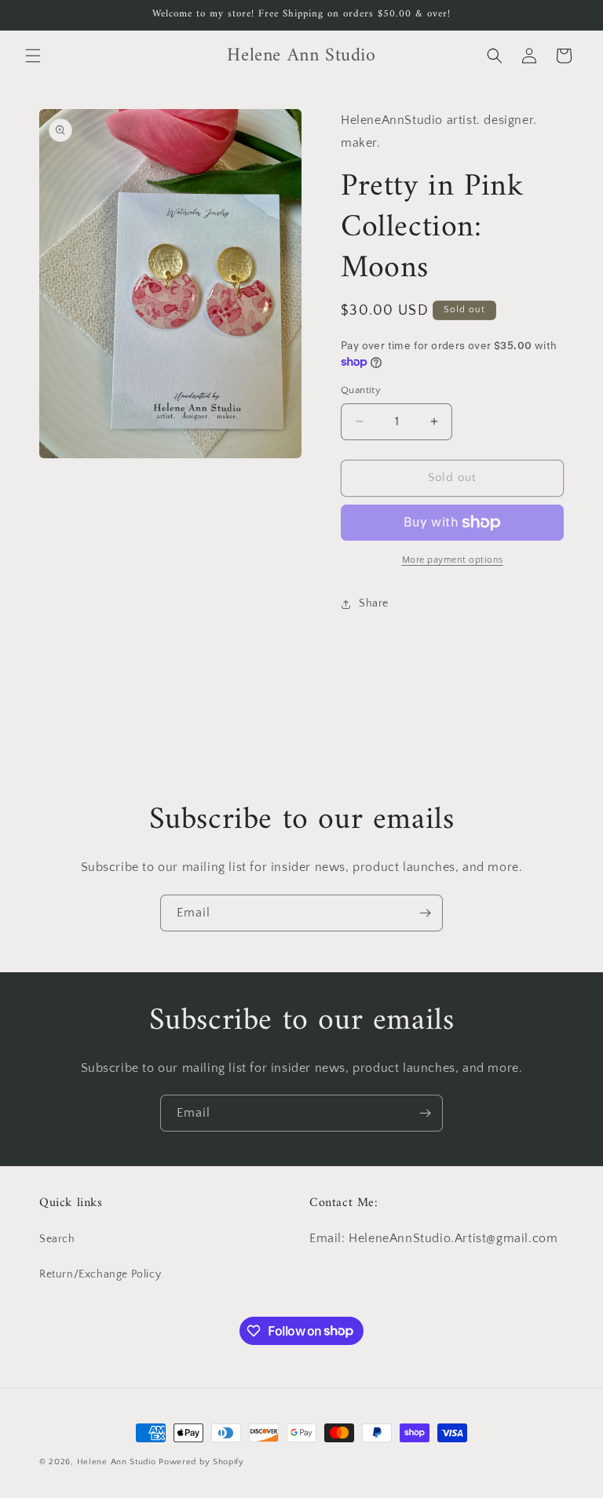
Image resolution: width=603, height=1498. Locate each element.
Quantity (361, 390)
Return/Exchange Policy (100, 1274)
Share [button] (374, 603)
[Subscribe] (424, 913)
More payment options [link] (452, 560)
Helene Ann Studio (116, 1462)
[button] (33, 55)
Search (57, 1239)
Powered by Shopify (201, 1462)
